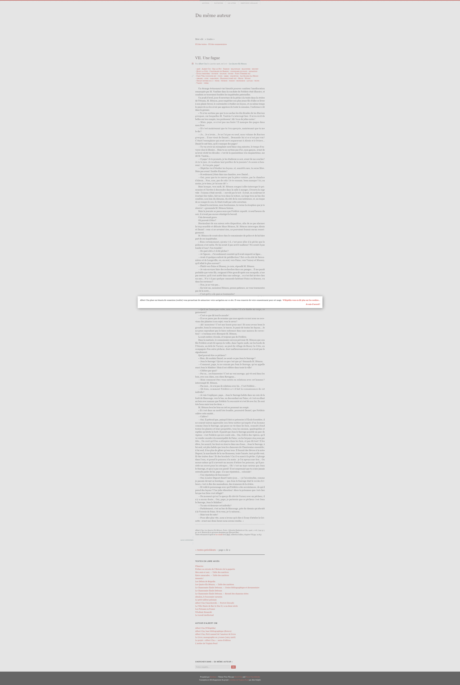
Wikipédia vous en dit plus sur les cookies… (301, 300)
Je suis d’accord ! (313, 304)
